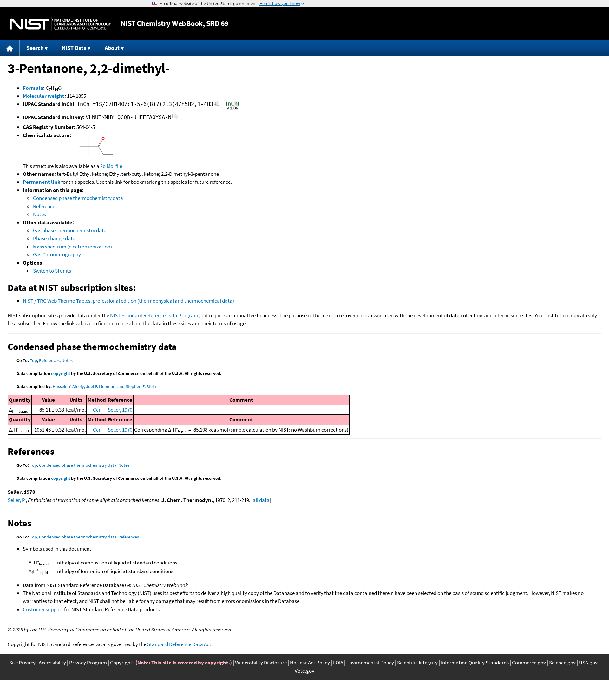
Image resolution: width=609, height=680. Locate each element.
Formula (33, 87)
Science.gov (562, 662)
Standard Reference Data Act (179, 644)
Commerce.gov (529, 662)
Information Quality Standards (475, 662)
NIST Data (74, 47)
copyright (60, 373)
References (45, 206)
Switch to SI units (52, 270)
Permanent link (41, 181)
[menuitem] (10, 48)
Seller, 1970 (120, 409)
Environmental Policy (370, 662)
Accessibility (52, 662)
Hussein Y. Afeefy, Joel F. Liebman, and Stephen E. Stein (104, 386)
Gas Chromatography (57, 254)
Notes (39, 214)
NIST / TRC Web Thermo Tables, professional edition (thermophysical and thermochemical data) (128, 300)
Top (33, 360)
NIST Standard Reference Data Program (154, 315)
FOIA (338, 662)
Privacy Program (88, 662)
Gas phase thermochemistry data (70, 230)
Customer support (43, 609)
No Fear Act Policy (310, 662)
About (112, 47)
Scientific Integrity (417, 662)
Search (35, 47)
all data (261, 500)
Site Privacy (22, 662)
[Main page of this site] (10, 48)
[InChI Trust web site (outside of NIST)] (232, 109)
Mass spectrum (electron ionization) (72, 246)
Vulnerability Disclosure (261, 662)
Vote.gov (304, 670)
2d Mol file (111, 165)
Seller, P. (17, 500)
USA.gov (588, 662)
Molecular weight (43, 95)
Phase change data (54, 238)
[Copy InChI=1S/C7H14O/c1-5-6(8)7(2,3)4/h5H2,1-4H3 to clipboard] (216, 105)
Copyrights (122, 662)
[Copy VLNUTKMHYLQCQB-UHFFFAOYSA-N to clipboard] (175, 118)
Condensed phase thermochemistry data (78, 198)
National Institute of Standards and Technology (60, 24)
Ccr (97, 409)
